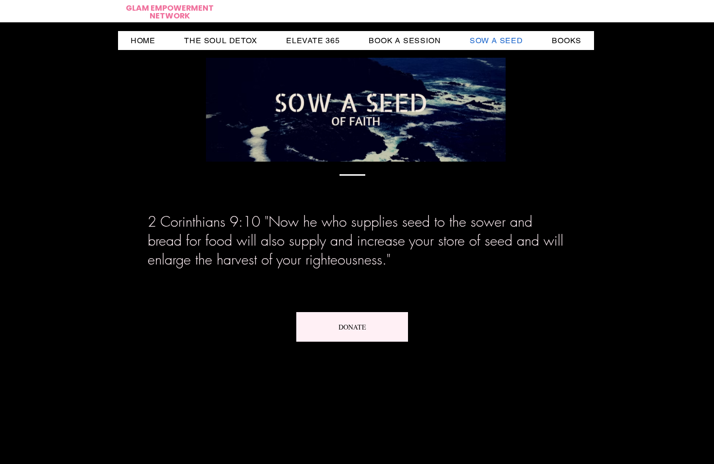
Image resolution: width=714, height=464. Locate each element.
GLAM (138, 8)
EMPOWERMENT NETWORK (182, 11)
